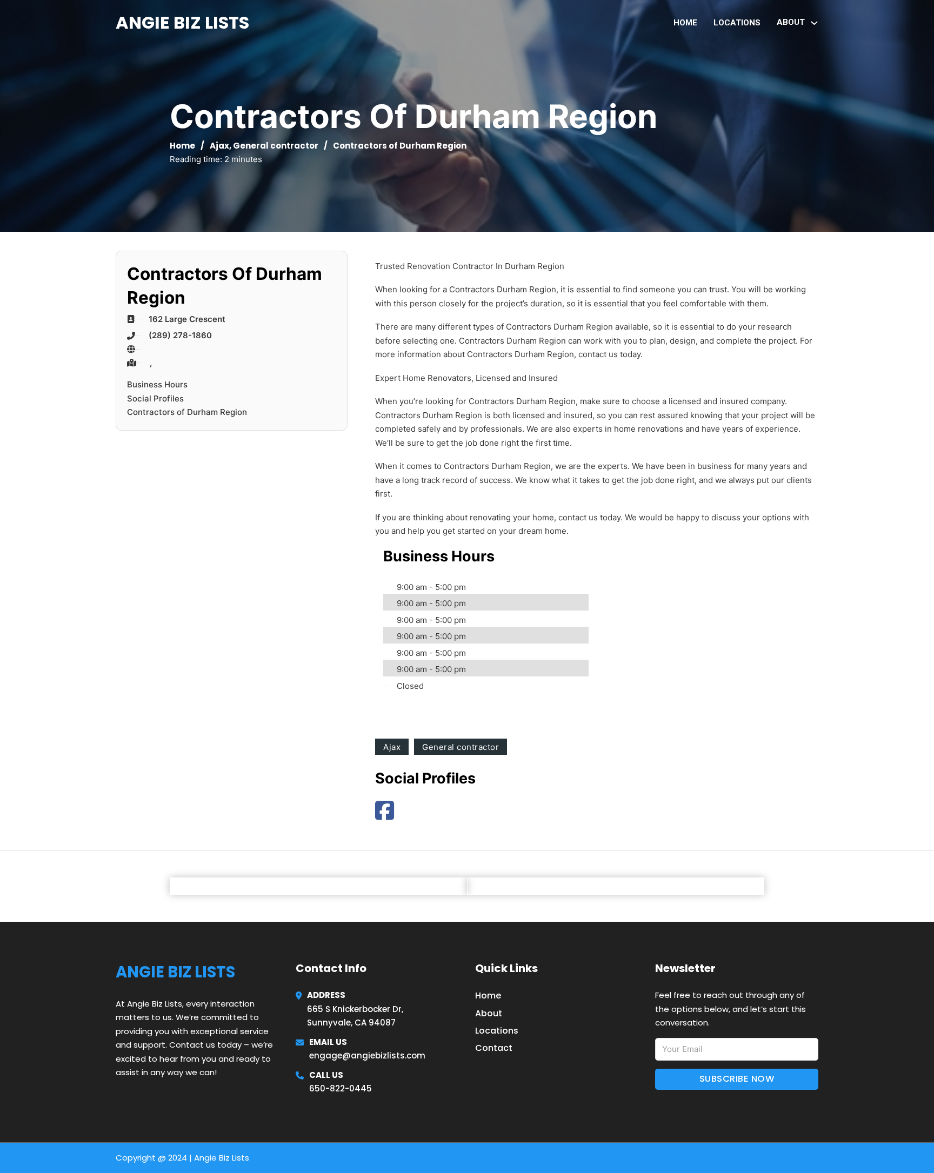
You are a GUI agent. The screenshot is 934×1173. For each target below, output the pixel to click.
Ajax (219, 145)
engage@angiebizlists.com (367, 1055)
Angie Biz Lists (182, 22)
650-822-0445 (340, 1088)
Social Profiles (155, 398)
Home (685, 23)
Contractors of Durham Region (187, 412)
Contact (493, 1048)
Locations (736, 23)
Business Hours (157, 384)
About (488, 1013)
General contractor (275, 145)
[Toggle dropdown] (814, 23)
